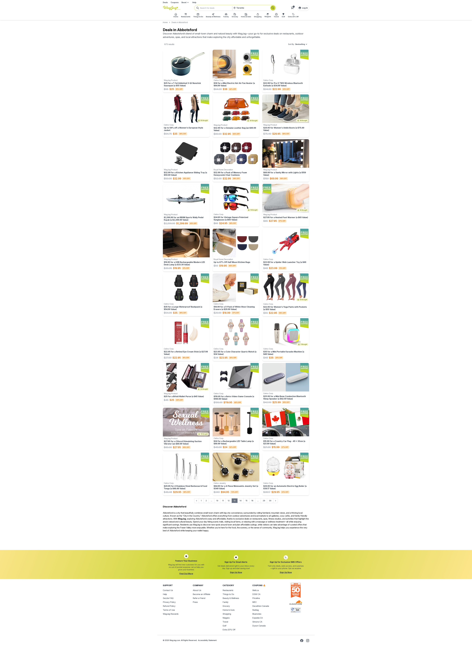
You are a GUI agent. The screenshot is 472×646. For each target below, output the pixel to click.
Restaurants (228, 590)
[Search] (272, 7)
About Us (197, 590)
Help (194, 2)
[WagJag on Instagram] (307, 640)
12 (229, 501)
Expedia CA (257, 618)
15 (246, 501)
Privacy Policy (169, 602)
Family (225, 602)
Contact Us (168, 590)
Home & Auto (229, 610)
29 (264, 501)
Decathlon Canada (260, 606)
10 (217, 501)
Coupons (175, 2)
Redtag (255, 610)
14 (241, 501)
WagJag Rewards (170, 614)
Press (195, 602)
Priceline (256, 598)
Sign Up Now (236, 572)
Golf (224, 625)
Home (165, 22)
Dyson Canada (259, 625)
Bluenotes (256, 614)
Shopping (227, 614)
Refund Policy (169, 606)
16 (252, 501)
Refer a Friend (199, 598)
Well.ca (255, 590)
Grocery (226, 606)
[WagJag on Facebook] (301, 640)
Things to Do (228, 594)
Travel (225, 622)
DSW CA (256, 594)
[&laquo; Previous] (196, 500)
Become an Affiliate (201, 594)
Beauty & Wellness (231, 598)
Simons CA (257, 622)
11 (223, 501)
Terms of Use (169, 610)
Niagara (226, 618)
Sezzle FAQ (168, 598)
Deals (165, 2)
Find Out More (186, 573)
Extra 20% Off (229, 629)
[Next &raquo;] (275, 500)
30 (270, 501)
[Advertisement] (236, 539)
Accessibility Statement (207, 640)
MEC (254, 602)
